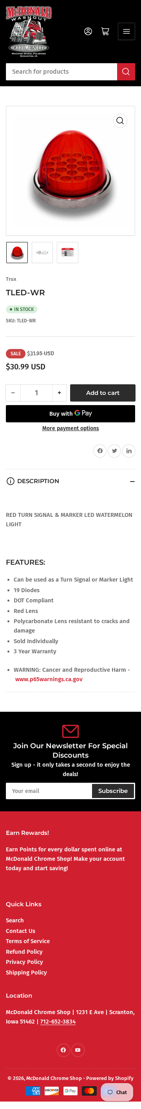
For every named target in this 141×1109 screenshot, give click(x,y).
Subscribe (113, 790)
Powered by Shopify (110, 1078)
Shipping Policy (26, 972)
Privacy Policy (24, 961)
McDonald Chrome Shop (54, 1078)
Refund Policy (24, 951)
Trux (11, 279)
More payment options (70, 428)
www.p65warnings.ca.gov (49, 679)
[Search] (126, 72)
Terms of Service (28, 941)
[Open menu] (126, 31)
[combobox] (70, 71)
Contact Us (20, 930)
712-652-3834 (58, 1021)
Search (15, 920)
